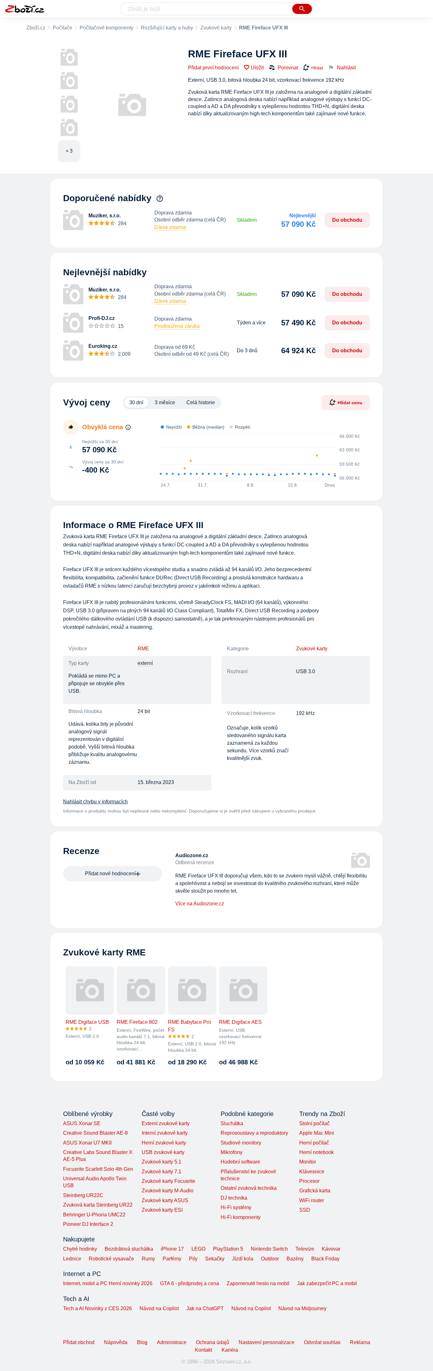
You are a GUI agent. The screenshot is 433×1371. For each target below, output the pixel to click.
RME (143, 648)
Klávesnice (311, 1171)
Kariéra (230, 1350)
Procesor (309, 1181)
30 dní (136, 402)
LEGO (198, 1249)
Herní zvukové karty (164, 1142)
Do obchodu (347, 220)
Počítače (62, 27)
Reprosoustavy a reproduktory (254, 1133)
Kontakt (203, 1350)
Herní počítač (314, 1142)
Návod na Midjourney (302, 1308)
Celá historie (200, 402)
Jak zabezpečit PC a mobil (327, 1283)
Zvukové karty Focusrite (168, 1181)
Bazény (295, 1258)
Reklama (360, 1342)
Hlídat (317, 67)
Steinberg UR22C (83, 1195)
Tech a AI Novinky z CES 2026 (97, 1308)
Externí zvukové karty (166, 1123)
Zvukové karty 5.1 (161, 1161)
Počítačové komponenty (106, 27)
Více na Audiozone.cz (199, 903)
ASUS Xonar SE (81, 1123)
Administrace (171, 1342)
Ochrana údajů (212, 1342)
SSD (304, 1210)
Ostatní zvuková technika (249, 1188)
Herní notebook (316, 1152)
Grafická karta (314, 1190)
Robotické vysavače (111, 1258)
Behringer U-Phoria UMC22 (94, 1214)
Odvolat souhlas (322, 1342)
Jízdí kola (242, 1258)
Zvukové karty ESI (162, 1210)
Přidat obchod (78, 1342)
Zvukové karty (216, 27)
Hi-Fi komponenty (241, 1217)
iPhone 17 (172, 1249)
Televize (304, 1249)
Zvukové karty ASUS (165, 1200)
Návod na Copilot (159, 1308)
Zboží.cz (35, 27)
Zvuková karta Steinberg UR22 (97, 1205)
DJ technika (234, 1198)
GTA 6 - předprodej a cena (189, 1283)
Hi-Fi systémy (236, 1207)
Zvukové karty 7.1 (161, 1171)
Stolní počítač (314, 1123)
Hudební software (240, 1161)
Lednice (72, 1258)
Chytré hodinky (80, 1249)
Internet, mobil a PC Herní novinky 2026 (107, 1283)
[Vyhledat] (302, 9)
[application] (257, 457)
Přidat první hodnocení (213, 67)
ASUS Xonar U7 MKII (87, 1142)
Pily (193, 1258)
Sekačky (214, 1258)
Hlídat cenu (350, 402)
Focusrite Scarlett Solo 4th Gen (98, 1169)
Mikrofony (231, 1152)
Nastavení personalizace (266, 1342)
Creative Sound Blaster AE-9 (95, 1133)
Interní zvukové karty (165, 1133)
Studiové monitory (241, 1142)
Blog (142, 1342)
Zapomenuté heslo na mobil (258, 1283)
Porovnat (288, 67)
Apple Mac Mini (316, 1133)
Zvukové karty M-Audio (167, 1190)
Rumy (148, 1258)
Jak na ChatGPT (205, 1308)
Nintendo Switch (269, 1249)
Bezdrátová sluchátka (129, 1249)
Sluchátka (232, 1123)
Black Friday (325, 1258)
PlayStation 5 (228, 1249)
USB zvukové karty (163, 1152)
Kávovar (331, 1249)
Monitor (307, 1161)
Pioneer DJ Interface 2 (88, 1224)
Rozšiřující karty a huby (167, 27)
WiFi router (311, 1200)
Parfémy (172, 1258)
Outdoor (270, 1258)
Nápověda (115, 1342)
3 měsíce (165, 402)
